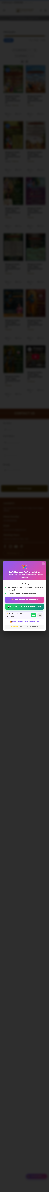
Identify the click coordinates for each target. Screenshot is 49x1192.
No (40, 615)
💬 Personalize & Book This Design (24, 607)
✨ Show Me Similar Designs (24, 600)
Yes (33, 615)
